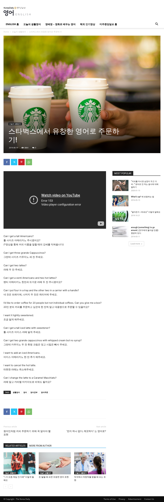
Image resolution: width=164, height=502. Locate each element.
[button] (156, 24)
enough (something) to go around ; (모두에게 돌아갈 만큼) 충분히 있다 (144, 230)
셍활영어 (16, 392)
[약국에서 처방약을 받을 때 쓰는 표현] (90, 463)
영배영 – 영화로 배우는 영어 (60, 24)
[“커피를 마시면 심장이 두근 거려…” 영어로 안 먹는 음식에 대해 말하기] (120, 185)
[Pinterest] (21, 162)
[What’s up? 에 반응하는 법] (120, 200)
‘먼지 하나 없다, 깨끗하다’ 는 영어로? (86, 431)
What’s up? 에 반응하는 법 (142, 197)
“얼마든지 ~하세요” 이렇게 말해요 (145, 212)
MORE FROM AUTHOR (40, 445)
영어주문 (44, 392)
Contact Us (149, 499)
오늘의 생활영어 (32, 24)
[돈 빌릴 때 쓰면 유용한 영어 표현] (55, 463)
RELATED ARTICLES (15, 445)
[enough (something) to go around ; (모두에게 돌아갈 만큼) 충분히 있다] (120, 231)
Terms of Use (110, 499)
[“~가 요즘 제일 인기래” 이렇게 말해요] (19, 463)
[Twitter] (14, 162)
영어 (25, 392)
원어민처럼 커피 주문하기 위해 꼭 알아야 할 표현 (27, 433)
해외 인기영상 (87, 24)
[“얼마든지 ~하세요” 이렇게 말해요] (120, 216)
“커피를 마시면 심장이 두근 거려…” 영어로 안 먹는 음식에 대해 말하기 (144, 184)
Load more (135, 243)
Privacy (122, 499)
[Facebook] (7, 162)
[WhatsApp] (29, 162)
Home (6, 31)
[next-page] (11, 487)
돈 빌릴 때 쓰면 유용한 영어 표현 (54, 477)
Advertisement (134, 499)
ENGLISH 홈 (12, 24)
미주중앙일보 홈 (108, 24)
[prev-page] (6, 487)
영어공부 (33, 392)
